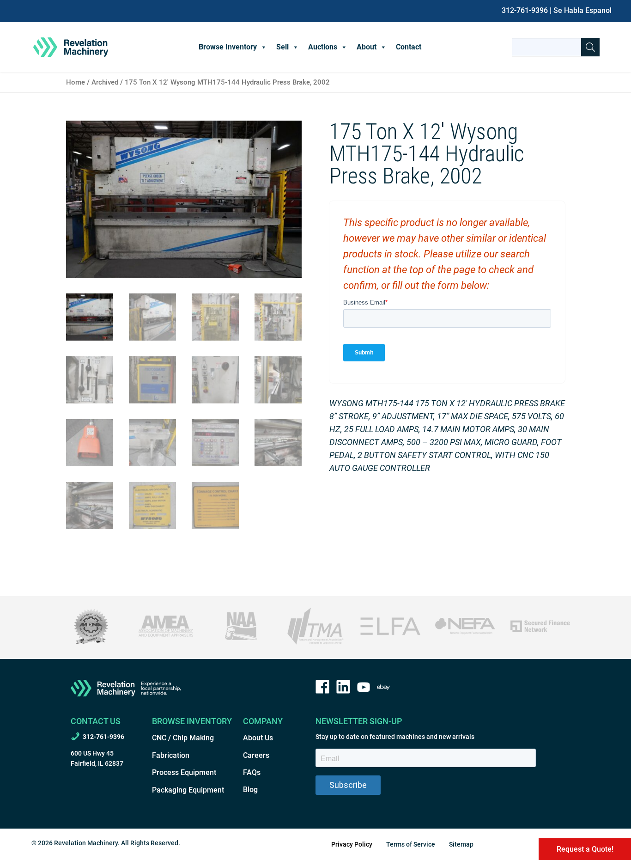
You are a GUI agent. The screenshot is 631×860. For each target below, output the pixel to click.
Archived (104, 82)
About (366, 47)
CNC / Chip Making (183, 737)
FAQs (252, 772)
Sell (282, 47)
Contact (408, 47)
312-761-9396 (525, 10)
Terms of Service (410, 844)
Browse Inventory (228, 47)
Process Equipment (184, 772)
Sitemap (461, 844)
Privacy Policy (351, 844)
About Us (258, 737)
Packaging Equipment (188, 790)
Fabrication (170, 755)
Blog (250, 789)
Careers (256, 755)
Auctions (322, 47)
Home (75, 82)
